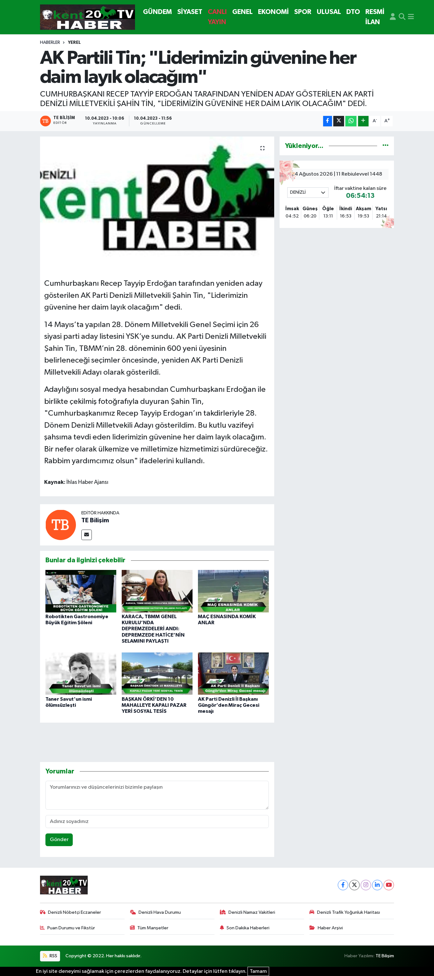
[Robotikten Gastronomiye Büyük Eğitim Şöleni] (80, 591)
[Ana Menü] (411, 17)
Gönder (59, 839)
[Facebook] (343, 885)
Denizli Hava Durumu (160, 912)
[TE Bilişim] (60, 524)
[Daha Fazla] (363, 121)
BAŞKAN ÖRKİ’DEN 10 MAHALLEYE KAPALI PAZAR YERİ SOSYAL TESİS (154, 705)
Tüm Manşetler (152, 928)
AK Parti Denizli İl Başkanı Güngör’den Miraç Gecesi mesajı (228, 705)
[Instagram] (366, 885)
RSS (53, 955)
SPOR (302, 12)
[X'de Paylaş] (338, 121)
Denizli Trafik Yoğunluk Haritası (348, 912)
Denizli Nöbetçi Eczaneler (74, 912)
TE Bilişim (95, 520)
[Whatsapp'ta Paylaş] (350, 121)
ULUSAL (329, 12)
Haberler (50, 42)
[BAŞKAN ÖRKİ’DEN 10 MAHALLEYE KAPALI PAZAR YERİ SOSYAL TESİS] (157, 673)
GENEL (242, 12)
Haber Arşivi (330, 928)
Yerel (74, 42)
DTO (353, 12)
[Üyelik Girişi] (393, 17)
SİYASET (189, 12)
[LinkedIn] (377, 885)
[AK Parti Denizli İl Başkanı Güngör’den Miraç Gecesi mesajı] (233, 673)
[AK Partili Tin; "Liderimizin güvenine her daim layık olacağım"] (157, 205)
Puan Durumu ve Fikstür (71, 928)
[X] (354, 885)
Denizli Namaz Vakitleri (251, 912)
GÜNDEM (157, 12)
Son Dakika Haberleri (248, 928)
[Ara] (402, 17)
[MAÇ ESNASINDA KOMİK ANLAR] (233, 591)
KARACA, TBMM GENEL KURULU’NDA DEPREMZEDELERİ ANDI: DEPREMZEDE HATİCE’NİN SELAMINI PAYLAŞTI (153, 629)
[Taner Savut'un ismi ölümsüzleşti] (80, 673)
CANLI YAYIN (217, 17)
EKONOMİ (273, 12)
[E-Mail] (86, 535)
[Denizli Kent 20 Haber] (87, 17)
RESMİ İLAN (374, 17)
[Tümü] (386, 146)
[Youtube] (388, 885)
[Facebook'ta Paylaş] (327, 121)
